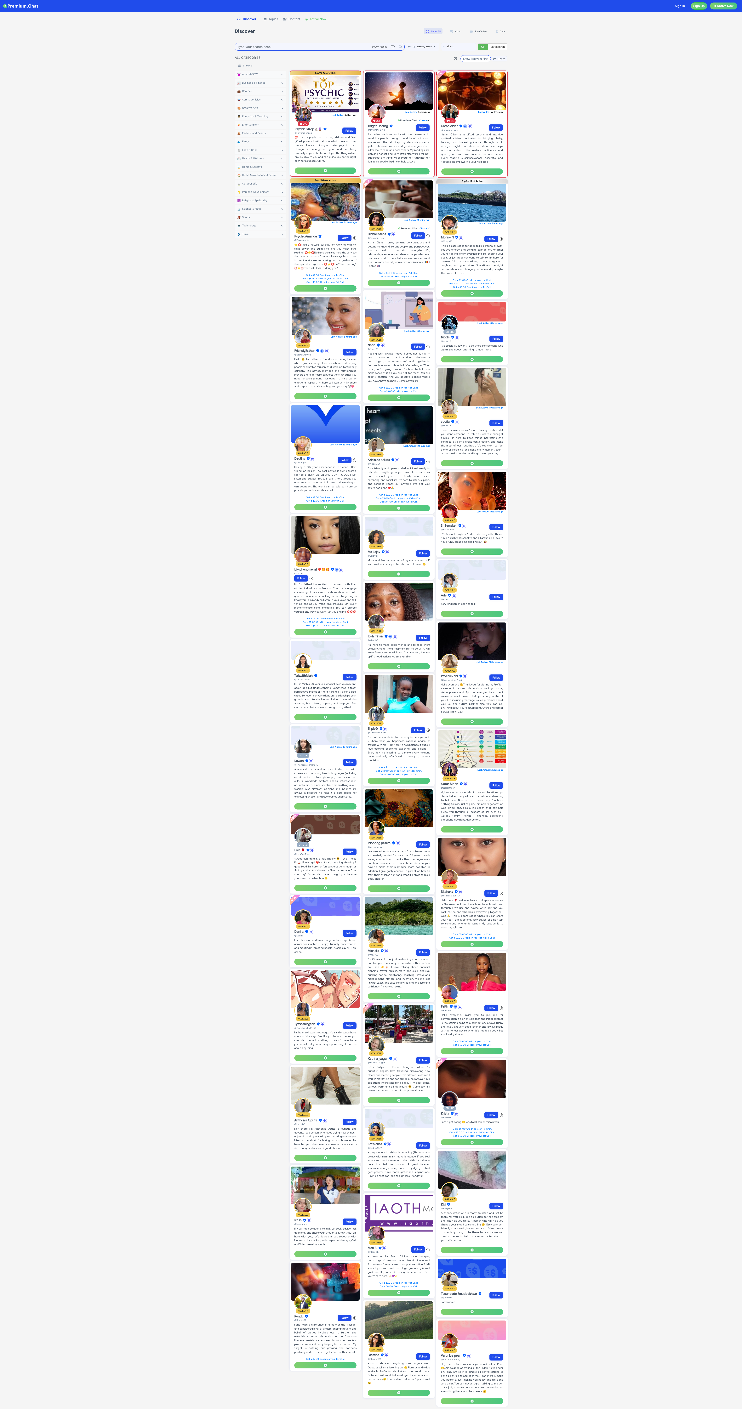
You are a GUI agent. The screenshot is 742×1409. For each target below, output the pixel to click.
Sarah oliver (450, 126)
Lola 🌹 (300, 850)
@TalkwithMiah (302, 679)
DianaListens (377, 234)
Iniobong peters (379, 843)
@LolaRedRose (302, 854)
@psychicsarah (449, 129)
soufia (445, 422)
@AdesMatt (374, 463)
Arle (444, 595)
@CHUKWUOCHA (377, 732)
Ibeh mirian (376, 636)
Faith (445, 1006)
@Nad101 (373, 349)
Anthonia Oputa (306, 1120)
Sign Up (699, 6)
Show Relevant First (475, 58)
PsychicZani (450, 676)
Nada (372, 345)
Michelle (374, 951)
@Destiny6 (300, 462)
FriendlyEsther (304, 351)
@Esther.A (299, 573)
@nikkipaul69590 (450, 895)
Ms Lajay (374, 552)
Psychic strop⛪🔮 (309, 129)
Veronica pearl (451, 1356)
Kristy (445, 1114)
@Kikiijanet (447, 1208)
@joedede (446, 1297)
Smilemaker (449, 526)
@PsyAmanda (301, 240)
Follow (349, 130)
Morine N (447, 237)
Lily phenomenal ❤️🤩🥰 (312, 569)
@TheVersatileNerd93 (306, 764)
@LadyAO (299, 1124)
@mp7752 (373, 954)
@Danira (299, 935)
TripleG (373, 729)
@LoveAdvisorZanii (451, 680)
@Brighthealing (376, 129)
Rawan (299, 761)
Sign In (680, 6)
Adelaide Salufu (379, 460)
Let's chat (375, 1144)
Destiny (300, 459)
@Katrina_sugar (376, 1062)
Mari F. (373, 1248)
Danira (299, 932)
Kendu (299, 1316)
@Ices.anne (300, 1224)
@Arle (444, 599)
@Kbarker (446, 1117)
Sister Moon (450, 784)
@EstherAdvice (302, 354)
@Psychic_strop (303, 132)
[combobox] (458, 47)
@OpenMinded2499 (305, 1027)
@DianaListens (376, 237)
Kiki (443, 1205)
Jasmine (374, 1355)
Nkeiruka (447, 892)
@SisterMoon (448, 787)
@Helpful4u (447, 529)
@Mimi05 (373, 640)
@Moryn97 (446, 241)
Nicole (445, 337)
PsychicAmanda (306, 236)
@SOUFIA (446, 425)
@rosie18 (446, 341)
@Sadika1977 (375, 1147)
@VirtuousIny (375, 846)
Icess (298, 1220)
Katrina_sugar (378, 1059)
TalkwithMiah (303, 676)
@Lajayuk (373, 555)
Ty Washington (305, 1024)
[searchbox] (464, 46)
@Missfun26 (374, 1358)
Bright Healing (378, 126)
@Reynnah (446, 1010)
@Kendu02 (300, 1320)
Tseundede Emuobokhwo (459, 1294)
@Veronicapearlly (450, 1359)
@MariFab (373, 1251)
